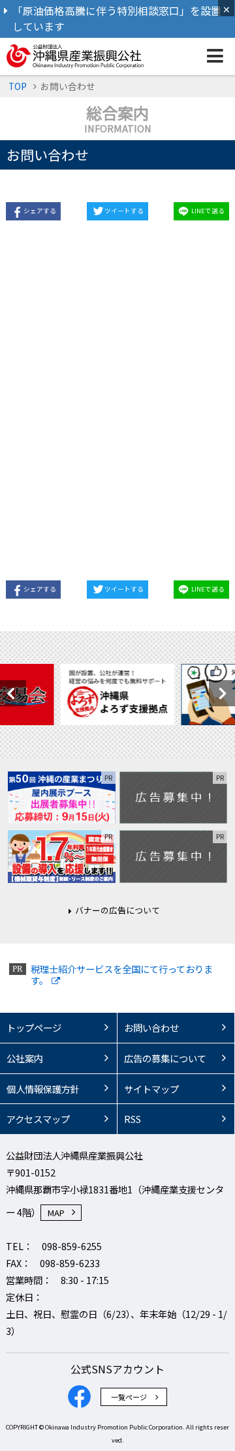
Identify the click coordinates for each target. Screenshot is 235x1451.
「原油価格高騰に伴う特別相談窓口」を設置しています (116, 18)
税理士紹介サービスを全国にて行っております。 (122, 974)
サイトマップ (151, 1089)
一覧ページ (129, 1397)
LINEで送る (208, 210)
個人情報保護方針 (43, 1089)
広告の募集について (165, 1058)
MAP (56, 1212)
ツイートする (124, 210)
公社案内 (25, 1058)
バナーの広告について (117, 910)
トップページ (34, 1027)
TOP (17, 86)
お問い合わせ (151, 1027)
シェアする (40, 210)
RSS (132, 1119)
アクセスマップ (38, 1119)
